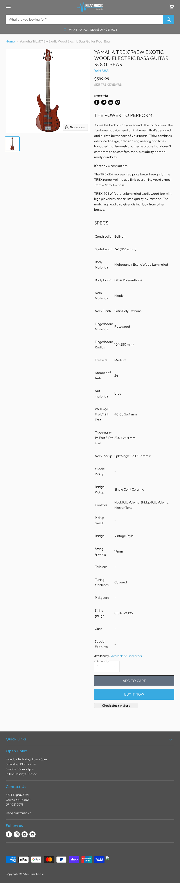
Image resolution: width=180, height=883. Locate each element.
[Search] (169, 19)
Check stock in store (116, 705)
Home (10, 41)
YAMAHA (101, 71)
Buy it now (134, 694)
